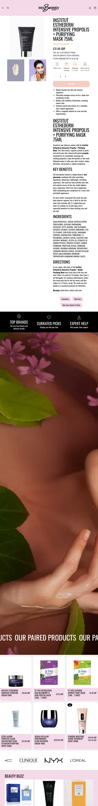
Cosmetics (65, 299)
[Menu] (2, 8)
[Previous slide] (36, 672)
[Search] (8, 7)
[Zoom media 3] (38, 70)
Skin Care (77, 299)
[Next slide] (61, 672)
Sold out (71, 84)
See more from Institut (61, 44)
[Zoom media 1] (27, 37)
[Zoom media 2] (16, 70)
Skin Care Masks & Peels (71, 305)
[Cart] (95, 7)
